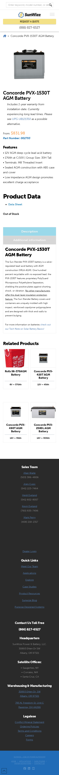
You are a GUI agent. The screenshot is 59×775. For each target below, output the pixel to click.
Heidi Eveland (29, 495)
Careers (29, 735)
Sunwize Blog (29, 600)
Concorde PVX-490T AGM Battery (15, 428)
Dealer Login (29, 551)
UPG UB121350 (21, 119)
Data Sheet (15, 204)
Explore (29, 579)
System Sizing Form (22, 763)
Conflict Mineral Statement (29, 722)
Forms (29, 739)
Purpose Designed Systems (29, 607)
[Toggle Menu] (52, 14)
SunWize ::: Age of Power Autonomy (29, 757)
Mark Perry (30, 517)
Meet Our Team (29, 566)
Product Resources (29, 593)
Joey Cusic (29, 484)
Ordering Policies (29, 726)
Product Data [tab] (22, 196)
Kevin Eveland (29, 506)
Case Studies (29, 586)
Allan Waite (29, 473)
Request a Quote (29, 21)
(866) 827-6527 (29, 27)
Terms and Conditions (29, 730)
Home (13, 761)
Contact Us (39, 763)
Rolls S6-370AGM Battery (16, 373)
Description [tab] (29, 231)
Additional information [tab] (29, 240)
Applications (29, 573)
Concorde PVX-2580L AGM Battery (43, 428)
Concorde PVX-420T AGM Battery (43, 374)
